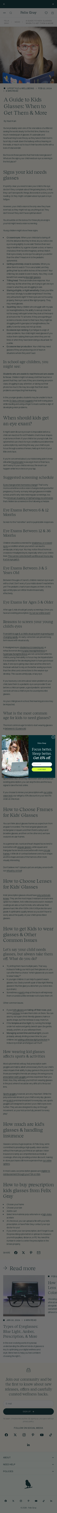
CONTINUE (42, 769)
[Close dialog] (53, 737)
